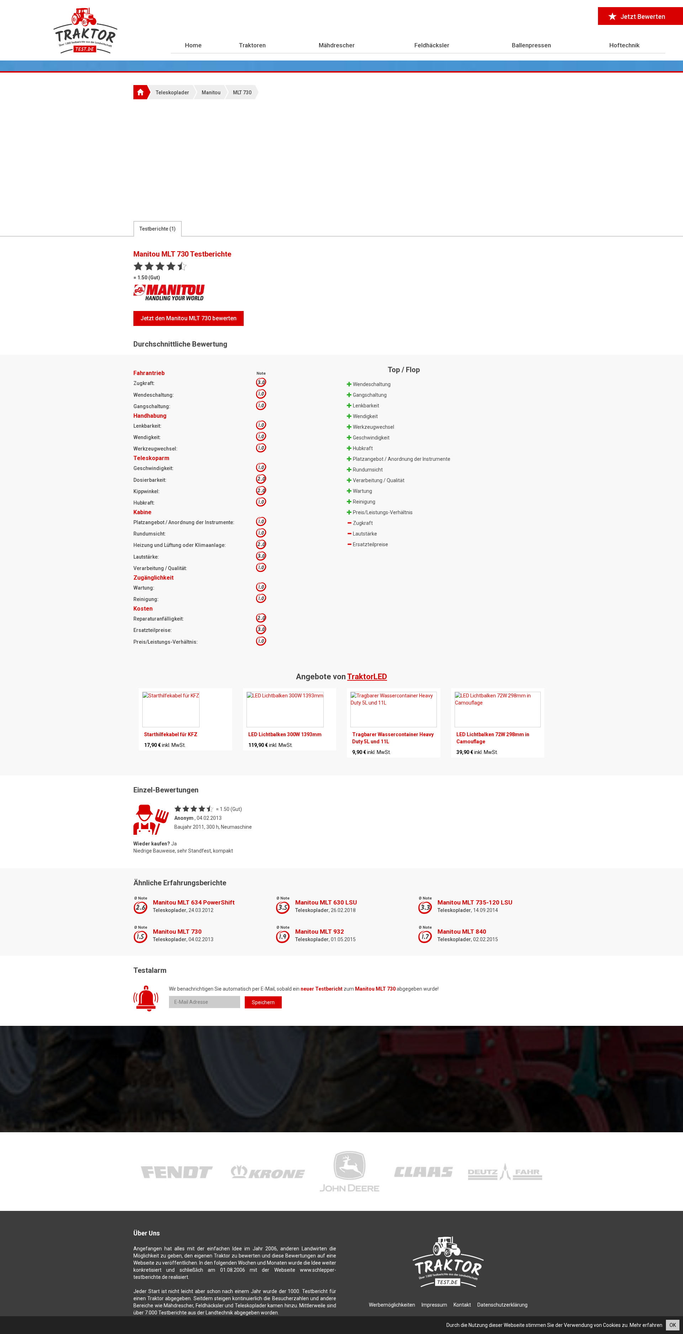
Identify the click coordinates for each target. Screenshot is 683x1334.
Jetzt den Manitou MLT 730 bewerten (189, 318)
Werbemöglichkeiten (392, 1305)
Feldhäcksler (431, 45)
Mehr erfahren (646, 1325)
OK (672, 1325)
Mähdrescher (337, 45)
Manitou (211, 92)
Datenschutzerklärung (502, 1305)
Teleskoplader (172, 92)
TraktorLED (367, 676)
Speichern (263, 1002)
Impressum (434, 1305)
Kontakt (462, 1305)
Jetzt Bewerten (642, 16)
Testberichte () (157, 229)
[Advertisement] (341, 160)
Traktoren (252, 45)
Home (193, 45)
